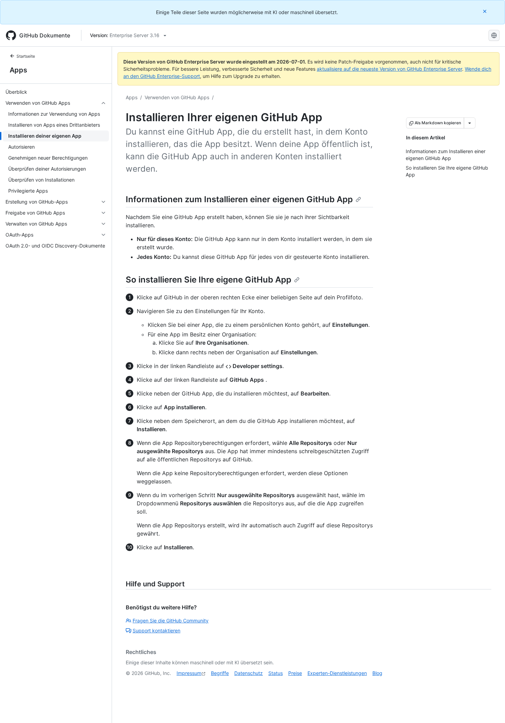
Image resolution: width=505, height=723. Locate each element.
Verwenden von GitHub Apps (177, 97)
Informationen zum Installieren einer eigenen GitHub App (239, 199)
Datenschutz (248, 673)
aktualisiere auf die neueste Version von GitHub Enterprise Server (389, 69)
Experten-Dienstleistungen (337, 673)
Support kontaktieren (156, 630)
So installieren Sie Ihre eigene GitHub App (208, 280)
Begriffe (220, 673)
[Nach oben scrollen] (490, 708)
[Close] (485, 11)
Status (275, 673)
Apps (18, 70)
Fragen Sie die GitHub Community (171, 620)
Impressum (189, 673)
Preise (295, 673)
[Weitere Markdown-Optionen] (469, 122)
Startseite (25, 56)
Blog (377, 673)
